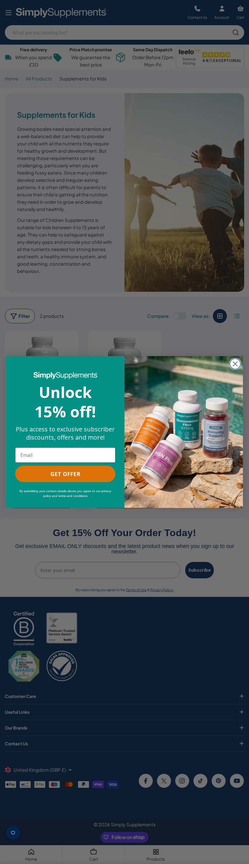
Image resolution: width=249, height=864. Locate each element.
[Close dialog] (235, 364)
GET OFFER (65, 474)
